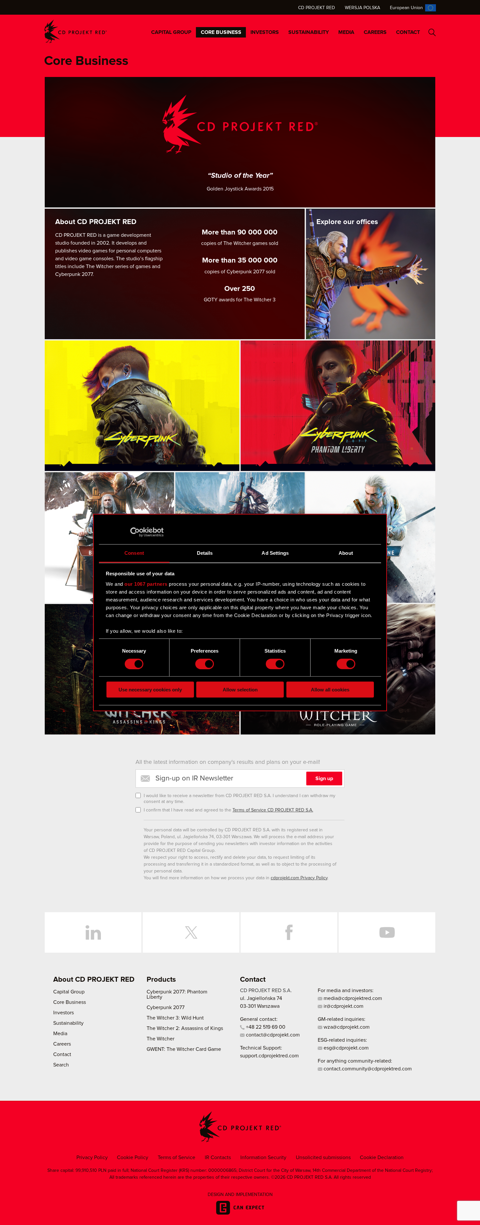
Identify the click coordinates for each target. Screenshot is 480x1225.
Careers (375, 32)
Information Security (263, 1157)
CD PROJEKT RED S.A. (266, 990)
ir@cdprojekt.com (342, 1006)
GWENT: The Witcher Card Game (184, 1049)
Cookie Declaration (382, 1157)
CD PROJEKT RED (75, 31)
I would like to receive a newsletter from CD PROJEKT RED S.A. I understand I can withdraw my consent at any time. (239, 799)
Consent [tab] (134, 553)
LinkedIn (93, 932)
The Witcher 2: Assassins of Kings (185, 1028)
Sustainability (308, 32)
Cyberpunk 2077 (165, 1007)
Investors (264, 32)
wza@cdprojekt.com (346, 1027)
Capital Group (171, 32)
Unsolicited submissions (323, 1157)
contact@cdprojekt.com (272, 1034)
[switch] (204, 663)
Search (432, 32)
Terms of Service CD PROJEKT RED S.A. (272, 810)
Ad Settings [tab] (275, 553)
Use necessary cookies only (150, 689)
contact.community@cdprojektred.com (367, 1068)
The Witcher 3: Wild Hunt (175, 1018)
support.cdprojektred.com (269, 1055)
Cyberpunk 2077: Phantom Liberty (177, 994)
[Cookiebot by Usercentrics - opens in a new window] (135, 532)
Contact (408, 32)
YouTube (387, 932)
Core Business (221, 32)
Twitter (191, 932)
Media (346, 32)
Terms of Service (176, 1157)
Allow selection (240, 689)
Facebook (289, 932)
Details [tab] (205, 553)
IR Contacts (218, 1157)
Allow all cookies (330, 689)
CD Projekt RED (316, 8)
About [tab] (346, 553)
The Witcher (160, 1038)
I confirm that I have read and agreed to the (228, 810)
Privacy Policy (92, 1157)
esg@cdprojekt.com (345, 1048)
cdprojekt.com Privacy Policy (299, 878)
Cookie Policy (132, 1157)
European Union (406, 8)
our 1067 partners (146, 583)
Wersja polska (362, 8)
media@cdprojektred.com (352, 998)
